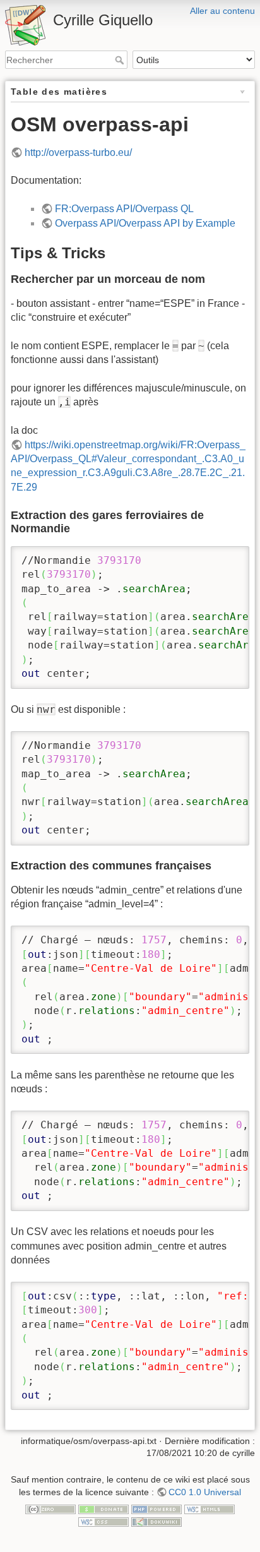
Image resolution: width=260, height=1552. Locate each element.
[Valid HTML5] (209, 1508)
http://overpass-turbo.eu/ (78, 152)
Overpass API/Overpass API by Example (145, 223)
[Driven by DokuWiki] (156, 1521)
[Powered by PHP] (156, 1508)
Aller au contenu (222, 11)
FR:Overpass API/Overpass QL (124, 208)
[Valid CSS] (103, 1521)
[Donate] (103, 1508)
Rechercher (121, 60)
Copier (221, 557)
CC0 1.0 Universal (204, 1492)
